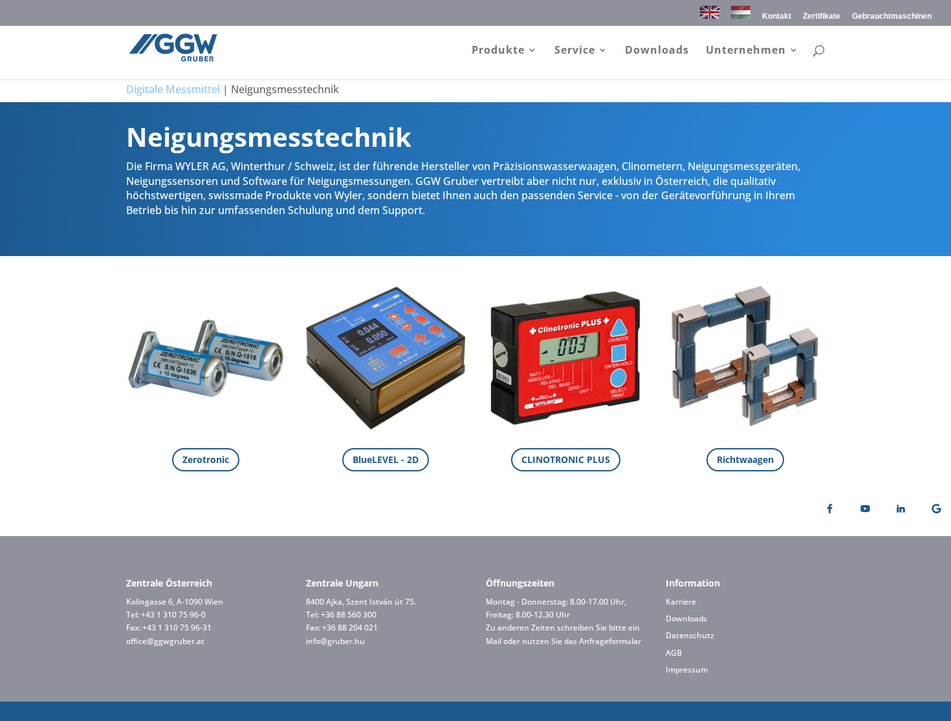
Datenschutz (690, 635)
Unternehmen (746, 51)
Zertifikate (821, 16)
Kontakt (776, 16)
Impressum (687, 669)
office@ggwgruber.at (165, 641)
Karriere (681, 601)
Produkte (498, 51)
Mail (493, 641)
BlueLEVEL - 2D (386, 459)
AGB (674, 652)
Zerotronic (205, 459)
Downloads (657, 51)
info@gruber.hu (335, 641)
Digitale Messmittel (173, 89)
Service (574, 51)
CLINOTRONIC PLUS (565, 459)
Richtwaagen (745, 459)
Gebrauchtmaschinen (892, 16)
